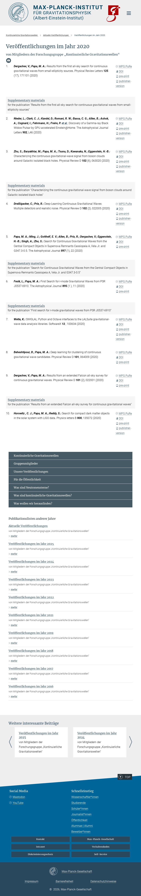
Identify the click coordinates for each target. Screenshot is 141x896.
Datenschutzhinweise (103, 881)
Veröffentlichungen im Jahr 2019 (31, 633)
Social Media (18, 791)
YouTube (18, 802)
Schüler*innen (79, 808)
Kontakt (40, 839)
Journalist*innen (81, 814)
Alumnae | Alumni (82, 825)
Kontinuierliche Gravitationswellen (36, 455)
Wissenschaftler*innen (85, 797)
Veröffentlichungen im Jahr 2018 (31, 650)
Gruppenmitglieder (26, 463)
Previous (10, 742)
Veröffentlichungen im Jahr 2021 (31, 615)
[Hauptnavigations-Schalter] (128, 13)
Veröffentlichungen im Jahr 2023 (31, 579)
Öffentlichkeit (79, 820)
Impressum (31, 881)
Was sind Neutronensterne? (31, 487)
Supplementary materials (26, 100)
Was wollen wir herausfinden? (33, 503)
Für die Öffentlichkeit (27, 479)
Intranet (40, 846)
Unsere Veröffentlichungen (31, 471)
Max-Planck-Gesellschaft (100, 839)
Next (130, 742)
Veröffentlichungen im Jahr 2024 (31, 561)
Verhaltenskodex (100, 846)
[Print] (8, 60)
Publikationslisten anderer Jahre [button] (32, 518)
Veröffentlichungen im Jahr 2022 (31, 597)
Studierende (78, 802)
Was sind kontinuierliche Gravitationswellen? (43, 495)
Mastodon (19, 797)
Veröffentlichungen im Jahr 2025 (31, 543)
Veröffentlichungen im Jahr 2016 (31, 686)
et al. (65, 123)
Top (127, 777)
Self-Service (100, 854)
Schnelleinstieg (82, 791)
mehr (14, 536)
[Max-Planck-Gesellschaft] (55, 871)
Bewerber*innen (80, 831)
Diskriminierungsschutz (40, 854)
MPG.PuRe (125, 66)
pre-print (124, 76)
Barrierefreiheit (64, 881)
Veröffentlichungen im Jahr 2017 (31, 668)
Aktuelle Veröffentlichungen (28, 526)
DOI (121, 71)
